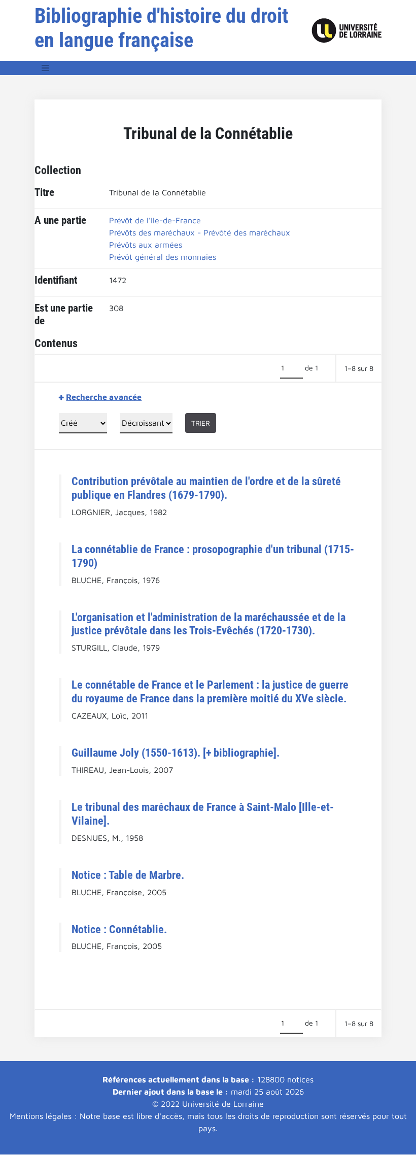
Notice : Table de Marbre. (128, 874)
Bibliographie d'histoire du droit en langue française (161, 28)
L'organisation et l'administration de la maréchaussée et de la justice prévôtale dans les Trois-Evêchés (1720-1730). (208, 623)
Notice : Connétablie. (119, 929)
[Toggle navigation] (45, 68)
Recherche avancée (104, 396)
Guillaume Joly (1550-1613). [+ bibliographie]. (176, 752)
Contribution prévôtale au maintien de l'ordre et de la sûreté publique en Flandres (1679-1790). (206, 487)
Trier (200, 423)
